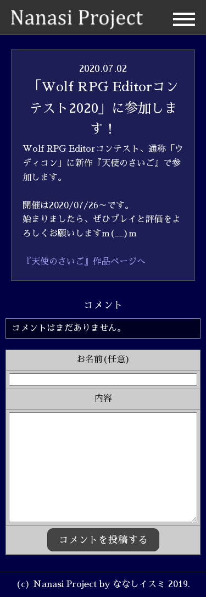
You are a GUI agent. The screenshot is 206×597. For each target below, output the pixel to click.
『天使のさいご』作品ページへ (84, 261)
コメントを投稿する (103, 540)
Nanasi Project (77, 20)
